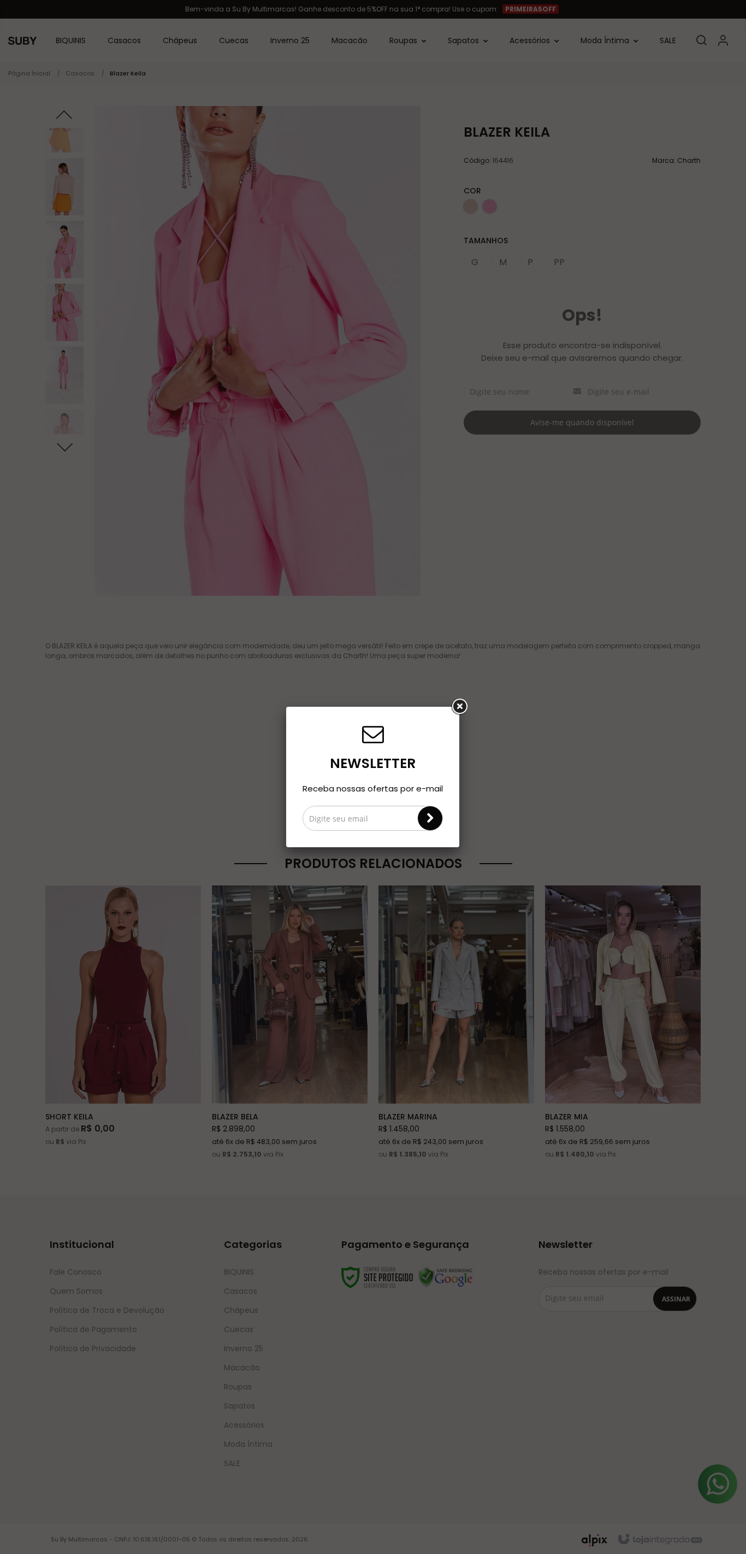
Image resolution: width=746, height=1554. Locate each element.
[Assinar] (430, 818)
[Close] (459, 707)
